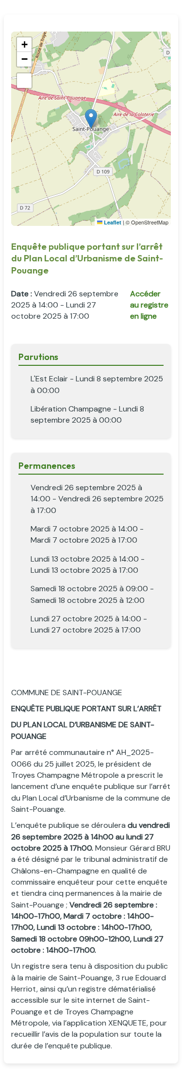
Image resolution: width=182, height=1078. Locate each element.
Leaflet (111, 222)
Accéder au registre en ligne (149, 305)
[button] (91, 119)
